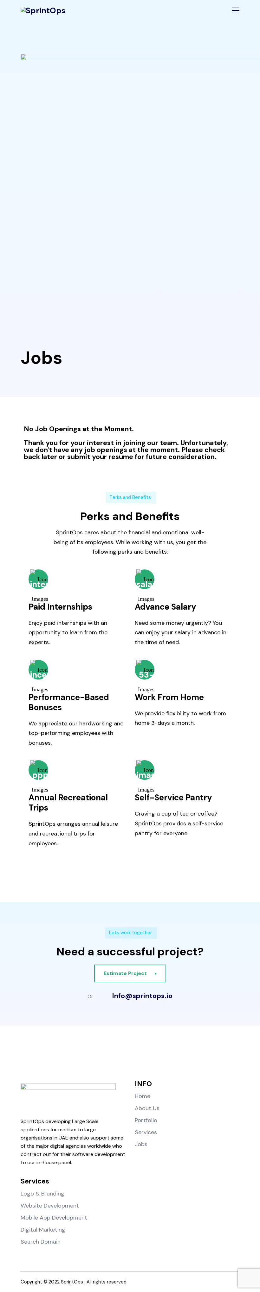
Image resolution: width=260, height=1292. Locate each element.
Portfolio (146, 1120)
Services (146, 1132)
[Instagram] (116, 1055)
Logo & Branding (42, 1193)
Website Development (50, 1205)
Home (142, 1096)
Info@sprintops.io (142, 996)
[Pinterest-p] (169, 1055)
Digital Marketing (43, 1229)
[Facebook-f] (90, 1055)
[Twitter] (143, 1055)
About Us (147, 1108)
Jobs (141, 1144)
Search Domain (41, 1241)
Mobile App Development (54, 1217)
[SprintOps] (43, 10)
